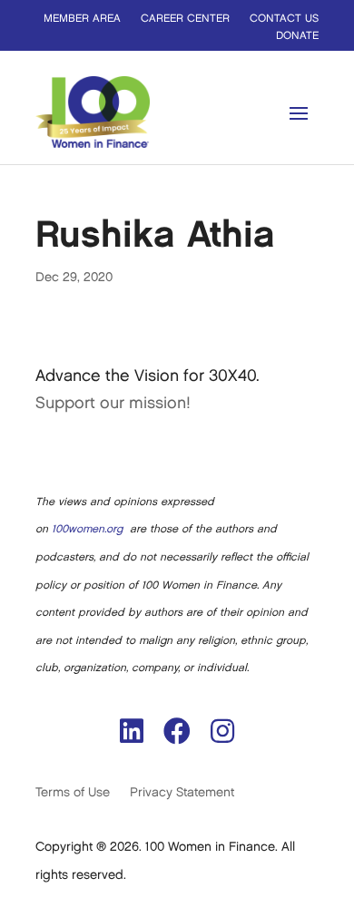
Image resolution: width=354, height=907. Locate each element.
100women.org (87, 529)
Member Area (82, 19)
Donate (297, 36)
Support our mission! (113, 403)
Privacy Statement (182, 792)
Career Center (185, 19)
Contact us (284, 19)
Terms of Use (72, 792)
